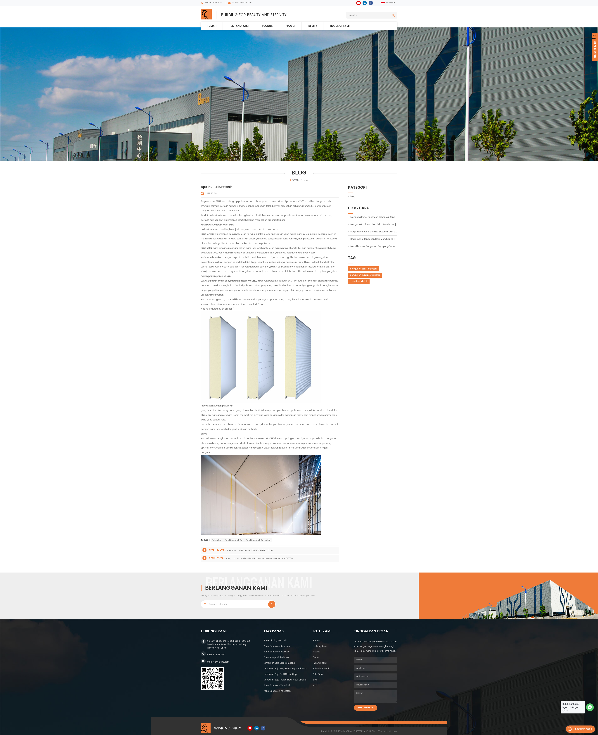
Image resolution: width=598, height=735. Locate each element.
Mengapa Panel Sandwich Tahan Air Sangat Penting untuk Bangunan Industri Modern (373, 217)
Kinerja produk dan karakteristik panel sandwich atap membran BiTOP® (259, 558)
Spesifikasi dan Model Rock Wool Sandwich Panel (250, 550)
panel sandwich (359, 281)
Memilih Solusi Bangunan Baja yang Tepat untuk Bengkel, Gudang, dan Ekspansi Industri (373, 246)
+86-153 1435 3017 (213, 2)
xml (314, 685)
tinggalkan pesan (583, 729)
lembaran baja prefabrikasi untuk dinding (285, 680)
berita (312, 26)
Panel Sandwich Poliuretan (258, 540)
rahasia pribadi (321, 668)
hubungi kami (340, 26)
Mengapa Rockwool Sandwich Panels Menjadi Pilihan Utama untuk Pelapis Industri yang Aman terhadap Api (373, 224)
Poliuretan (216, 540)
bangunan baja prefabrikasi (365, 275)
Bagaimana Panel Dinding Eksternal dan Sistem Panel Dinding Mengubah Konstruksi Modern (373, 232)
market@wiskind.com (242, 2)
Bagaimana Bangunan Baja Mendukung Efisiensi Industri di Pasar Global (373, 239)
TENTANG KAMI (239, 26)
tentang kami (320, 646)
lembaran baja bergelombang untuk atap (285, 668)
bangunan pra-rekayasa (363, 269)
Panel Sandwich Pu (233, 540)
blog (352, 196)
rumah (211, 26)
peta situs (318, 674)
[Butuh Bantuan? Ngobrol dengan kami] (590, 707)
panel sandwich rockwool (277, 652)
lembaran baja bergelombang (279, 663)
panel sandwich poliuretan (277, 691)
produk (267, 26)
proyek (290, 26)
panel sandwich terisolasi (277, 685)
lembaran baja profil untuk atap (280, 674)
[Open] (595, 47)
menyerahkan (365, 707)
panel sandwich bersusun (277, 646)
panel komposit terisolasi (276, 657)
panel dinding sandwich (276, 640)
